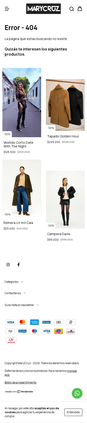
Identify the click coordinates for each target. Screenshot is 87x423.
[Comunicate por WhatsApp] (77, 393)
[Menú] (7, 9)
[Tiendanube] (19, 392)
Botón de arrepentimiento (20, 382)
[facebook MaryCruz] (18, 264)
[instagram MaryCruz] (8, 264)
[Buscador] (71, 9)
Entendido (73, 412)
